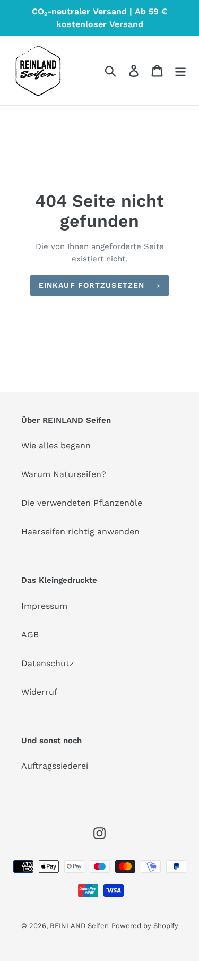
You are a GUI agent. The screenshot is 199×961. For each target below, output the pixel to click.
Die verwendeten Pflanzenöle (81, 503)
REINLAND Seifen (79, 926)
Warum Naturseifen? (63, 474)
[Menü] (180, 71)
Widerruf (39, 692)
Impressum (44, 606)
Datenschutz (47, 663)
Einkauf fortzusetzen (91, 285)
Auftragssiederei (54, 766)
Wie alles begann (56, 445)
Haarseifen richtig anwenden (80, 531)
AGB (30, 635)
